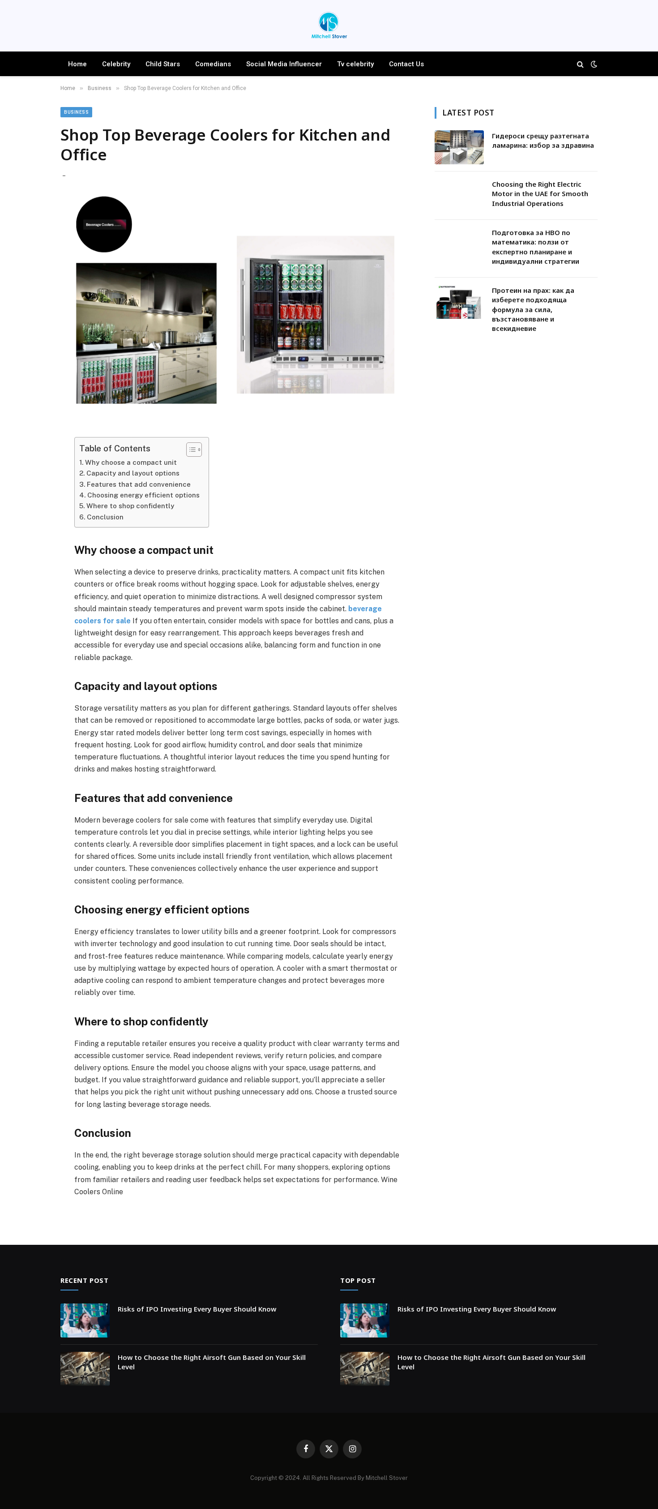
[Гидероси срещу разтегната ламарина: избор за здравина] (459, 147)
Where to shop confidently (130, 506)
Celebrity (116, 64)
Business (76, 112)
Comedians (213, 64)
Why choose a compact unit (131, 462)
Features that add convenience (139, 484)
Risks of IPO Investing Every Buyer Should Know (197, 1308)
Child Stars (162, 64)
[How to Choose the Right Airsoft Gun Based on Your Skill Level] (85, 1369)
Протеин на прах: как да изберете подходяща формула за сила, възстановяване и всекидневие (533, 309)
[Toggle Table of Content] (189, 449)
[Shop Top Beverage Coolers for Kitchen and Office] (236, 307)
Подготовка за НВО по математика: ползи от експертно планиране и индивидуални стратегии (535, 247)
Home (77, 64)
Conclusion (105, 517)
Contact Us (406, 64)
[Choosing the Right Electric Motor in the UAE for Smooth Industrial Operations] (459, 196)
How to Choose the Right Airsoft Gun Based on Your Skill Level (212, 1362)
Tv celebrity (355, 64)
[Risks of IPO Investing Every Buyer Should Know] (85, 1320)
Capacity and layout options (132, 473)
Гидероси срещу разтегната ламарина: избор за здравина (543, 140)
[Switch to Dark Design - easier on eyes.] (593, 64)
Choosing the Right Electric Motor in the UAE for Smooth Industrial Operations (540, 194)
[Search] (580, 64)
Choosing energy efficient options (143, 495)
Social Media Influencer (284, 64)
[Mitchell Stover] (329, 27)
